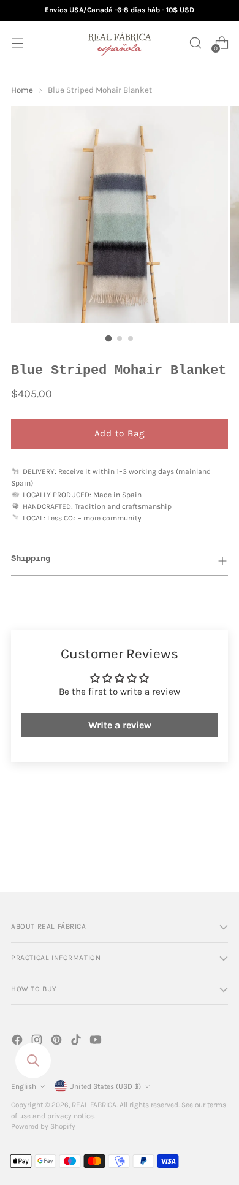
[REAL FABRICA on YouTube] (96, 1042)
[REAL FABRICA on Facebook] (18, 1042)
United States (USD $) (105, 1086)
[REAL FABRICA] (119, 42)
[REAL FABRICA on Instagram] (38, 1042)
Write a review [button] (119, 725)
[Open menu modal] (17, 42)
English (23, 1086)
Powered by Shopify (43, 1126)
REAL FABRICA (94, 1104)
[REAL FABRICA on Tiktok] (77, 1042)
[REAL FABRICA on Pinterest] (57, 1042)
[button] (195, 42)
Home (22, 89)
